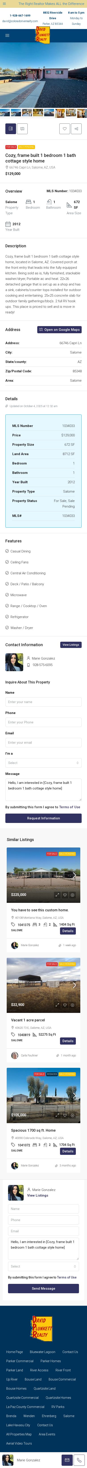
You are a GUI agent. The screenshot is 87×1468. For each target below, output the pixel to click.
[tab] (10, 128)
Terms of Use (69, 807)
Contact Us (70, 1352)
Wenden (29, 1416)
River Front (63, 1370)
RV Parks (58, 1407)
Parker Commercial (19, 1361)
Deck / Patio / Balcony (27, 584)
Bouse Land (33, 1379)
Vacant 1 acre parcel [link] (28, 1020)
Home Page (14, 1352)
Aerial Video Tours (19, 1443)
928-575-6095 (42, 665)
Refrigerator (19, 617)
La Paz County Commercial (25, 1407)
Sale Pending (26, 147)
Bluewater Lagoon (42, 1352)
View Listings (71, 644)
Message (12, 774)
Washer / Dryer (21, 628)
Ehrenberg (49, 1416)
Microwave (18, 595)
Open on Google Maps (62, 330)
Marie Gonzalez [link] (30, 945)
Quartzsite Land (45, 1388)
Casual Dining (20, 551)
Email (9, 733)
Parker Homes (51, 1361)
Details (67, 931)
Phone (10, 713)
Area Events (47, 1434)
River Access (39, 1370)
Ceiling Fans (19, 562)
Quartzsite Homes (58, 1397)
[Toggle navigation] (4, 4)
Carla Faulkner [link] (29, 1055)
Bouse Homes (16, 1388)
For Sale (11, 147)
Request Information (43, 818)
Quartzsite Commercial (22, 1397)
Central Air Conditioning (28, 573)
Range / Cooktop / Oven (28, 606)
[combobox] (43, 763)
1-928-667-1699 (20, 15)
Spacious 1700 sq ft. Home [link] (33, 1130)
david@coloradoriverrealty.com (20, 21)
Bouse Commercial (62, 1379)
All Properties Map (19, 1434)
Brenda (11, 1416)
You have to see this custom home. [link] (40, 910)
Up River (12, 1379)
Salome (68, 1416)
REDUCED (52, 1074)
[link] (43, 875)
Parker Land (14, 1370)
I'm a (9, 754)
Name (9, 693)
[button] (64, 128)
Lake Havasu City (18, 1425)
